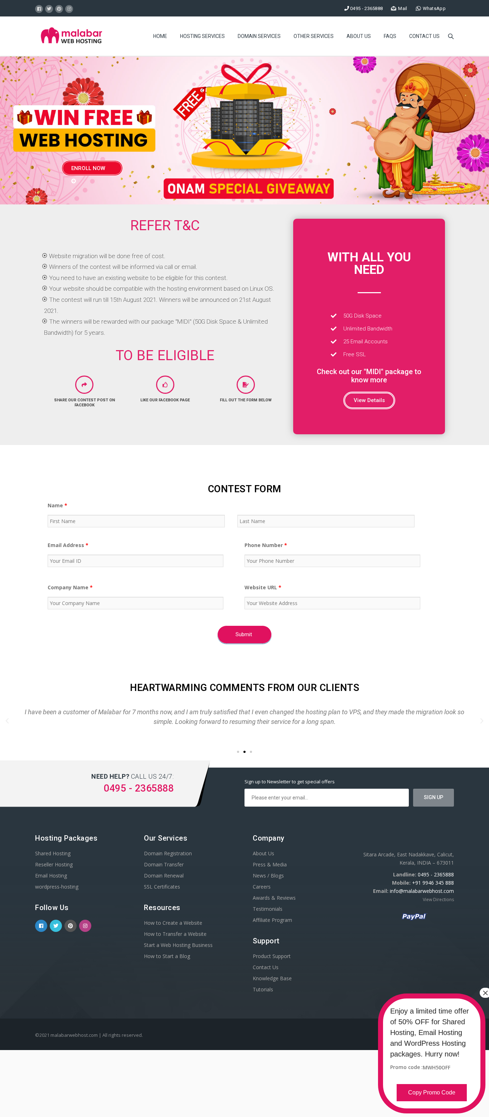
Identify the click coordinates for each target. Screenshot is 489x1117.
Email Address (68, 545)
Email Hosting (51, 875)
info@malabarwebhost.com (422, 891)
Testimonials (267, 908)
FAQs (390, 36)
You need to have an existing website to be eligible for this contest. (138, 277)
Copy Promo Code (431, 1092)
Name (57, 505)
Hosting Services (202, 36)
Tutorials (263, 989)
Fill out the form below (246, 400)
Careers (262, 886)
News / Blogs (268, 875)
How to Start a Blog (167, 956)
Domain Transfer (164, 864)
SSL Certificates (162, 886)
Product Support (272, 956)
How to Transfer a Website (175, 933)
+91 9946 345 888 (433, 882)
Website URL (263, 587)
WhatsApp (434, 8)
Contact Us (424, 36)
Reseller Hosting (54, 864)
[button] (369, 400)
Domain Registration (168, 853)
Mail (402, 8)
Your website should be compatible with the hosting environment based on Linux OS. (161, 288)
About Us (359, 36)
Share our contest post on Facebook (84, 402)
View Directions (438, 899)
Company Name (70, 587)
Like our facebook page (165, 400)
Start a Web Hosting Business (178, 945)
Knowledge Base (272, 978)
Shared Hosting (53, 853)
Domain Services (259, 36)
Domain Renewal (164, 875)
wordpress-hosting (56, 886)
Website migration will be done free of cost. (107, 256)
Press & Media (270, 864)
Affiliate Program (272, 920)
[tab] (165, 256)
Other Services (314, 36)
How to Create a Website (173, 922)
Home (160, 36)
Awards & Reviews (274, 897)
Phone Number (266, 545)
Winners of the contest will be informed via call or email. (123, 266)
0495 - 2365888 (436, 874)
